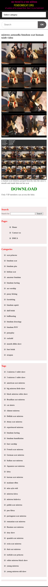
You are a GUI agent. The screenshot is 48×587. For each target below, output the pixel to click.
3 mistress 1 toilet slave (16, 377)
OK (42, 24)
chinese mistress (13, 411)
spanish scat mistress (15, 538)
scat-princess (12, 255)
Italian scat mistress (15, 461)
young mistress (13, 566)
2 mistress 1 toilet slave (16, 372)
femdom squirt (13, 305)
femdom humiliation (15, 438)
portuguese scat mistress (16, 516)
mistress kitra (12, 494)
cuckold (10, 338)
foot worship (12, 444)
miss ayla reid (12, 488)
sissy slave (11, 533)
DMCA (15, 238)
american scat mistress (16, 383)
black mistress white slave (17, 394)
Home (14, 227)
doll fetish (11, 311)
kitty (9, 472)
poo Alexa (11, 510)
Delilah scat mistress (15, 416)
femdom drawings (14, 322)
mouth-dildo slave (14, 344)
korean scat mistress (15, 477)
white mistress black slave (17, 560)
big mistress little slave (16, 389)
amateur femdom (14, 277)
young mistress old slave (16, 571)
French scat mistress (15, 450)
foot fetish (11, 349)
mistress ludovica (14, 499)
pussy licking (12, 294)
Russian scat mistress (15, 527)
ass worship (11, 288)
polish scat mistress (14, 505)
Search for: (5, 214)
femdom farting (13, 283)
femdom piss (12, 266)
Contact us (16, 233)
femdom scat (12, 261)
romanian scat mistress (16, 522)
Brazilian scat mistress (16, 400)
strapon (10, 355)
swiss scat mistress (14, 544)
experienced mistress (15, 427)
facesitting (11, 300)
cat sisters (11, 405)
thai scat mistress (14, 549)
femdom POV (12, 327)
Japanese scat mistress (16, 466)
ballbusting (11, 316)
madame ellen (12, 483)
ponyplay (10, 333)
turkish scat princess (15, 555)
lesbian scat (11, 272)
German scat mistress (15, 455)
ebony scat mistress (14, 422)
